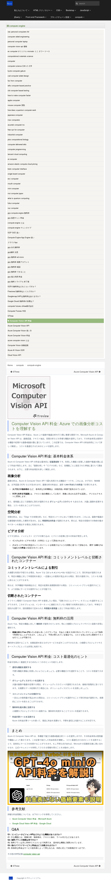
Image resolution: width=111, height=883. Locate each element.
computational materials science (20, 56)
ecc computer (13, 178)
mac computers (14, 120)
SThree (10, 316)
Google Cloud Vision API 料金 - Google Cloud (31, 823)
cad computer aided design (18, 75)
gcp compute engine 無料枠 (18, 213)
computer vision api (31, 854)
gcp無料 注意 (13, 252)
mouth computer (14, 183)
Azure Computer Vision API (18, 325)
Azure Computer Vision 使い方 (20, 330)
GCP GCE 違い (14, 232)
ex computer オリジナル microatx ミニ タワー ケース (29, 51)
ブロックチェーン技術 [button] (60, 17)
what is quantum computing (18, 198)
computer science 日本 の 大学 (20, 66)
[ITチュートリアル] (10, 3)
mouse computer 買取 (16, 105)
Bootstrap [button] (70, 10)
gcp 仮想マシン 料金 (16, 218)
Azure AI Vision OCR (16, 350)
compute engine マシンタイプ (19, 227)
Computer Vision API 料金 (20, 320)
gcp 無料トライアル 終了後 (18, 281)
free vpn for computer (16, 129)
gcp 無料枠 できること (17, 271)
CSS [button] (58, 10)
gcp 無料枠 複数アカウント (18, 262)
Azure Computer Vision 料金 (19, 335)
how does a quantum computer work (22, 110)
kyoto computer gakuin (17, 71)
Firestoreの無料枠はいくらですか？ (22, 291)
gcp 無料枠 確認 (14, 267)
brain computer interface (17, 169)
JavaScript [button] (84, 10)
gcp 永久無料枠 (14, 247)
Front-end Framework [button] (35, 17)
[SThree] (11, 371)
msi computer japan (15, 193)
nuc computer (13, 208)
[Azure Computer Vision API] (100, 371)
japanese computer (15, 115)
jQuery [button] (17, 17)
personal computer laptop (17, 41)
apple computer (14, 100)
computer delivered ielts (17, 144)
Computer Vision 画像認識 (18, 345)
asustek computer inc (16, 124)
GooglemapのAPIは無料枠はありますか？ (24, 296)
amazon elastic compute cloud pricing (22, 164)
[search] (77, 3)
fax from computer (15, 80)
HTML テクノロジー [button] (42, 10)
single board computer (16, 173)
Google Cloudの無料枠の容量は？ (21, 301)
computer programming (17, 149)
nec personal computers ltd (18, 31)
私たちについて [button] (21, 10)
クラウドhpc (13, 242)
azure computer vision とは (18, 340)
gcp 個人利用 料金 (15, 276)
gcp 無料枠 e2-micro (16, 257)
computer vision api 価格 (17, 46)
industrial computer (15, 134)
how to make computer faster (19, 95)
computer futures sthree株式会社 (20, 306)
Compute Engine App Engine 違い (21, 237)
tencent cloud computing (17, 154)
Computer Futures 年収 (17, 311)
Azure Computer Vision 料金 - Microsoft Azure (32, 818)
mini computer (13, 188)
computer (11, 61)
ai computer (12, 159)
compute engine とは (16, 222)
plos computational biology (18, 139)
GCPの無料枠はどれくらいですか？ (22, 286)
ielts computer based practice (19, 85)
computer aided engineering (18, 36)
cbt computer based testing (18, 90)
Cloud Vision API (14, 355)
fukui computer (13, 203)
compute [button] (79, 17)
